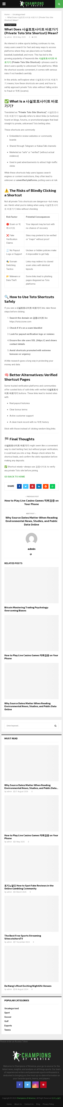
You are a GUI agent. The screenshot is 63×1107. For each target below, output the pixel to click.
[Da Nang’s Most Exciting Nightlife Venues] (31, 964)
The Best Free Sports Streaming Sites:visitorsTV (22, 937)
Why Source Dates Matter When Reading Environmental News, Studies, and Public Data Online (32, 521)
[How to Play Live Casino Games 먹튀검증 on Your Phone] (31, 813)
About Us (18, 1104)
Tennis (7, 1030)
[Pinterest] (43, 1084)
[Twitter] (27, 1084)
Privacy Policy (48, 1104)
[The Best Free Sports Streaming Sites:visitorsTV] (31, 914)
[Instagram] (35, 1084)
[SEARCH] (55, 726)
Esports (8, 1025)
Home (9, 1104)
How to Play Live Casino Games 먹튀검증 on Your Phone (32, 502)
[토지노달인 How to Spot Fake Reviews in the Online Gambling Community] (31, 863)
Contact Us (29, 1104)
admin (9, 37)
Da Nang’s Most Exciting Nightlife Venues (27, 985)
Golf (6, 1021)
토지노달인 (56, 1098)
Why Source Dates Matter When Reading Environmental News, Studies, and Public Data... (31, 786)
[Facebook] (19, 1084)
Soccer (7, 1017)
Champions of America (26, 1098)
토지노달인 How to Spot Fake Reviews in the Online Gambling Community (29, 887)
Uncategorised (10, 25)
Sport (7, 1013)
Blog (38, 1104)
